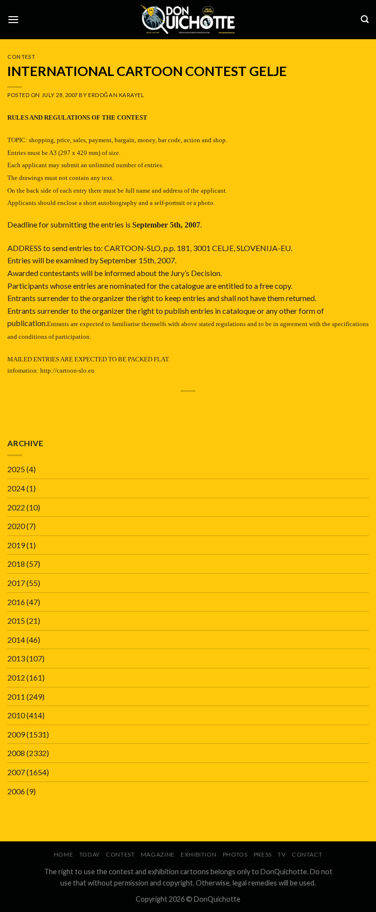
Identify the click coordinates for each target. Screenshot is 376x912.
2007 (16, 772)
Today (89, 854)
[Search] (365, 19)
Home (63, 854)
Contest (21, 56)
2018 (16, 563)
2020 (16, 526)
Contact (307, 854)
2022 (16, 507)
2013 (16, 658)
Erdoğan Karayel (116, 95)
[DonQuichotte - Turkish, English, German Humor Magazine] (188, 19)
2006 (16, 791)
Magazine (158, 854)
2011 (16, 696)
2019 (16, 545)
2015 (16, 620)
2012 (16, 677)
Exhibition (198, 854)
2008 (16, 753)
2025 (16, 469)
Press (263, 854)
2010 (16, 715)
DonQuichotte (217, 899)
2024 (16, 488)
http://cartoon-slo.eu (67, 370)
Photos (235, 854)
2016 (16, 602)
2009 (16, 734)
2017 (16, 582)
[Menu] (13, 19)
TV (281, 854)
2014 (16, 639)
